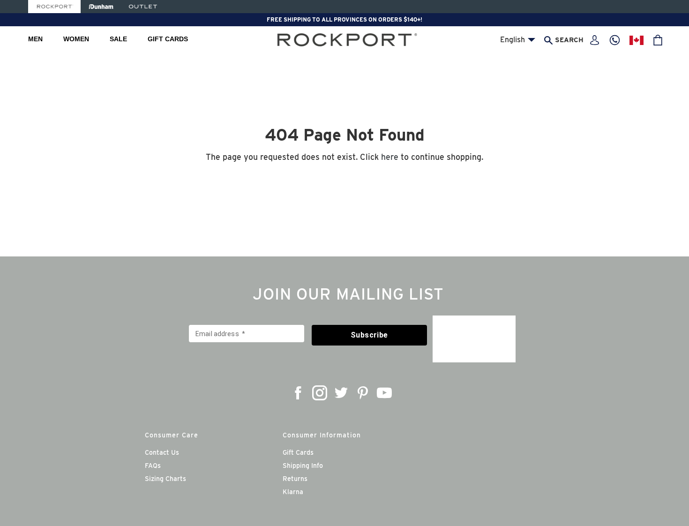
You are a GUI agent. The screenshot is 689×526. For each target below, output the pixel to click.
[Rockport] (54, 6)
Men (35, 39)
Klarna (293, 492)
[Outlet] (143, 6)
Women (76, 39)
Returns (295, 478)
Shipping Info (303, 465)
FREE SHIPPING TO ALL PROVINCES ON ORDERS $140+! (344, 19)
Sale (118, 39)
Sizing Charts (165, 478)
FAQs (153, 465)
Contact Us (162, 452)
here (389, 157)
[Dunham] (101, 6)
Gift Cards (168, 39)
